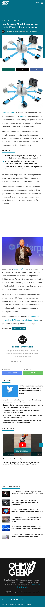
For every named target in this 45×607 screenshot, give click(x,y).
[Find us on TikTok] (11, 599)
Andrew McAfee (8, 113)
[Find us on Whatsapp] (8, 599)
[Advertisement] (22, 12)
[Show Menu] (42, 2)
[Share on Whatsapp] (8, 69)
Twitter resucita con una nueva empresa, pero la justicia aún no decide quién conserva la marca (31, 389)
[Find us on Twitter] (20, 599)
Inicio (4, 20)
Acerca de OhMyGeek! (16, 604)
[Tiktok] (32, 361)
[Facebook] (15, 361)
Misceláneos (11, 20)
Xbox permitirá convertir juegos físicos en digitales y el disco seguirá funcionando (22, 416)
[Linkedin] (20, 361)
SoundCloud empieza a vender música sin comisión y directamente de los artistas (22, 411)
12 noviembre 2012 (31, 31)
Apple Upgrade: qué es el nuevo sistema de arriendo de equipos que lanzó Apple (27, 535)
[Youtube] (26, 361)
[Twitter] (17, 361)
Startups (22, 328)
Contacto (28, 604)
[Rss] (29, 361)
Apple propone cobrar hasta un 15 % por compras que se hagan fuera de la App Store (27, 510)
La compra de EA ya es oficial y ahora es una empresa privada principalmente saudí (27, 527)
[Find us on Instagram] (5, 599)
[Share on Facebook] (36, 69)
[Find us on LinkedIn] (17, 599)
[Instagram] (23, 361)
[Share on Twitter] (22, 69)
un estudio (24, 116)
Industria (21, 20)
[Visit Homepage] (5, 3)
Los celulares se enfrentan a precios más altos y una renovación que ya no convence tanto (22, 421)
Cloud (15, 328)
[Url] (12, 361)
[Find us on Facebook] (22, 599)
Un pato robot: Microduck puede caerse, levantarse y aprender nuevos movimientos (22, 401)
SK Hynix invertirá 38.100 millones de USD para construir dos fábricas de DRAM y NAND (26, 519)
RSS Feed (5, 604)
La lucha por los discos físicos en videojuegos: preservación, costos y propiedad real (25, 502)
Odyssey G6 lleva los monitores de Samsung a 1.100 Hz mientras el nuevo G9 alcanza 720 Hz (23, 406)
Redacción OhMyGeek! (15, 31)
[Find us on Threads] (14, 599)
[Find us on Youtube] (2, 599)
